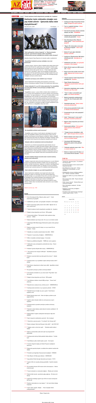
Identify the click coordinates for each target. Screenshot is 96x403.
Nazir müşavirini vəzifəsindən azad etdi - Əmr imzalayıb (40, 318)
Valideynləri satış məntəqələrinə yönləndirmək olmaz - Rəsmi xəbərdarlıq (41, 244)
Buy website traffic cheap (48, 402)
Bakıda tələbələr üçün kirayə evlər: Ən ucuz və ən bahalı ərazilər (42, 219)
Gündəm (21, 12)
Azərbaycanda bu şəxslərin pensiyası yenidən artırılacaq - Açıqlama (41, 305)
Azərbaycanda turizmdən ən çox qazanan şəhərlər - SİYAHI (41, 287)
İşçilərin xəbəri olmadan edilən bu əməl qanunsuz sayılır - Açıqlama (41, 300)
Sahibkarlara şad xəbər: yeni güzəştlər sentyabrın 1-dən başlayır (42, 201)
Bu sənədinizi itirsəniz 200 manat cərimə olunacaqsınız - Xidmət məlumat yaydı (42, 367)
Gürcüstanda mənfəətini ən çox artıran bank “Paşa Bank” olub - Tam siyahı (42, 273)
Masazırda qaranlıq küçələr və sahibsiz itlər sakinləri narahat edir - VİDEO (43, 349)
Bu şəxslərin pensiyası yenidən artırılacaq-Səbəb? (39, 269)
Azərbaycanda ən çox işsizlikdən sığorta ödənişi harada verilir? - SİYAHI (42, 261)
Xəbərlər (64, 18)
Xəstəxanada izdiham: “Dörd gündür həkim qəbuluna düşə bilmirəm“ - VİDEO (41, 216)
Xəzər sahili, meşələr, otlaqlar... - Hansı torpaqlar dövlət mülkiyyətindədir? (40, 388)
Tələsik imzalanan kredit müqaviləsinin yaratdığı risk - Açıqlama (42, 209)
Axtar (55, 11)
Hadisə (58, 12)
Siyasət (27, 12)
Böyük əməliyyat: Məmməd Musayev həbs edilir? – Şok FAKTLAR (42, 324)
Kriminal (52, 12)
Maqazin (63, 12)
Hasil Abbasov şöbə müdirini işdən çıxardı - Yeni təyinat (40, 340)
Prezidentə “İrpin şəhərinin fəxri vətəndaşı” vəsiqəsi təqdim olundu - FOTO (73, 192)
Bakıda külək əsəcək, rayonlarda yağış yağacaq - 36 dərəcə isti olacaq (42, 374)
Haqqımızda (46, 393)
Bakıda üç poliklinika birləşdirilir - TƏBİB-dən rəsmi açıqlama (41, 241)
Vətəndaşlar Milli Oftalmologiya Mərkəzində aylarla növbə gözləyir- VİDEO (43, 223)
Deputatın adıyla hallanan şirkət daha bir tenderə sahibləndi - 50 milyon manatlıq (42, 309)
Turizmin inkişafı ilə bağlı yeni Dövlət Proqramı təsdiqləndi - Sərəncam (41, 344)
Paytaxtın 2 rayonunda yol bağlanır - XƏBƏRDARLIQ (40, 235)
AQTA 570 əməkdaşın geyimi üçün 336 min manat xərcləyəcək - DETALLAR (42, 379)
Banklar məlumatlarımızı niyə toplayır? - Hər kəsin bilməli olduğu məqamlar (42, 384)
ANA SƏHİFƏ (14, 12)
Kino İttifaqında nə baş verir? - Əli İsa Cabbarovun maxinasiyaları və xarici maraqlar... (71, 169)
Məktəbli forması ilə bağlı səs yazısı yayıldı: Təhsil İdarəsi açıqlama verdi (41, 291)
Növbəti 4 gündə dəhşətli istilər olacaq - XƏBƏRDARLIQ (40, 248)
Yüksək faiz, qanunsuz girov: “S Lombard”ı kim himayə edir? (41, 321)
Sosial (33, 12)
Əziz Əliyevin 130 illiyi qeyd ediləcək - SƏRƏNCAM (39, 355)
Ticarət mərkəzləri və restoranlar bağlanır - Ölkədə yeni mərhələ (42, 371)
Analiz (69, 12)
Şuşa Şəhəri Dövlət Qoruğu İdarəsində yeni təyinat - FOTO (41, 359)
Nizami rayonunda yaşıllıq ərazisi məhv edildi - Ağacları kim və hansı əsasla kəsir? (42, 205)
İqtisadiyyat (39, 12)
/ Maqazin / (61, 2)
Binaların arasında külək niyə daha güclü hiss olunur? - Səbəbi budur (42, 256)
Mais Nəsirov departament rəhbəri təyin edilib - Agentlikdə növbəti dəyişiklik (42, 266)
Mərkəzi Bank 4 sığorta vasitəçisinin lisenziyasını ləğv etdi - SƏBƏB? (41, 314)
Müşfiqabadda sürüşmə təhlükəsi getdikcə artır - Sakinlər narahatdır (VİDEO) (73, 173)
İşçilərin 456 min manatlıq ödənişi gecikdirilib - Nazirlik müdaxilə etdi (42, 362)
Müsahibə (80, 12)
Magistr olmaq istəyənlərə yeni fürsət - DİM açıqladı (39, 212)
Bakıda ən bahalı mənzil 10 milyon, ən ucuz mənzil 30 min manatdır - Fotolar (41, 228)
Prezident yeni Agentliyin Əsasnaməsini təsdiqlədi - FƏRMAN (41, 352)
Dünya (46, 12)
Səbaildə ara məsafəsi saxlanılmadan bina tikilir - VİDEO (40, 232)
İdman (74, 12)
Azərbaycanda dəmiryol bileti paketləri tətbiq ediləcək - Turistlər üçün (42, 337)
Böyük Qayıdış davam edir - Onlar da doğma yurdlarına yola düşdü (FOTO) (41, 296)
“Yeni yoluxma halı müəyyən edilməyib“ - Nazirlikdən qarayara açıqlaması (42, 252)
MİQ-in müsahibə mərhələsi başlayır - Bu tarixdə (38, 238)
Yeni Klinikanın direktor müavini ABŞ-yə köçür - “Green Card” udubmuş (41, 281)
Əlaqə (41, 393)
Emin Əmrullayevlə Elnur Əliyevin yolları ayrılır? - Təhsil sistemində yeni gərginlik (40, 197)
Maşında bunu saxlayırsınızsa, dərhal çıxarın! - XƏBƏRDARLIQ (42, 284)
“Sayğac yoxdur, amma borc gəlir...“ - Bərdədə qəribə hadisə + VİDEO (42, 328)
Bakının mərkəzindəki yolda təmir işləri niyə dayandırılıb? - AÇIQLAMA (41, 332)
